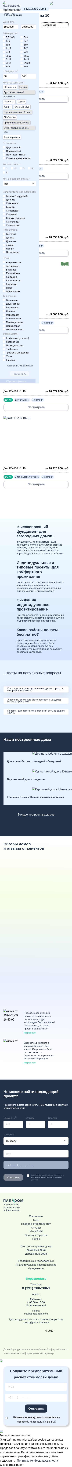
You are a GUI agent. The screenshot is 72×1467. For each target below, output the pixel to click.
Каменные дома (36, 1249)
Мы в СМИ (36, 1231)
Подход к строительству (36, 1223)
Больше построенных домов (36, 814)
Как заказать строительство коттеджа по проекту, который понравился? (35, 689)
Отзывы (36, 1227)
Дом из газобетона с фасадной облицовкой (34, 761)
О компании (36, 1216)
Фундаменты (36, 1268)
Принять (19, 1464)
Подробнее (29, 1032)
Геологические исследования (36, 1261)
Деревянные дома (36, 1253)
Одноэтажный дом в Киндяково (26, 779)
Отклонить (6, 1464)
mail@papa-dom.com (36, 1313)
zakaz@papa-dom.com (36, 1322)
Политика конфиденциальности (37, 1460)
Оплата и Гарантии (36, 1235)
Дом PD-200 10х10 (14, 468)
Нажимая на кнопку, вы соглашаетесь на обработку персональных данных (36, 1419)
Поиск (36, 1238)
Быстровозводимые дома (36, 1246)
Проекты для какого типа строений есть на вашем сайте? (36, 711)
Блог (36, 1220)
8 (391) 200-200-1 (35, 8)
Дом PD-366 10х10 (14, 391)
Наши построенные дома (27, 739)
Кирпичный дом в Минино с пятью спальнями (35, 797)
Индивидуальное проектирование (36, 1264)
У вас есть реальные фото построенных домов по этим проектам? (34, 700)
